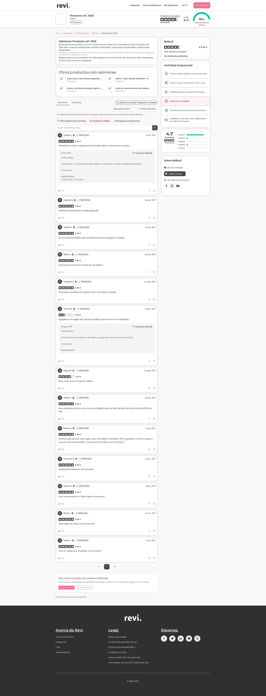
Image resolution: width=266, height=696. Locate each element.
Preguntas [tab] (76, 102)
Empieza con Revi (66, 587)
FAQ (58, 647)
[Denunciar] (154, 190)
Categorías (67, 33)
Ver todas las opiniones (175, 56)
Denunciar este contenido (73, 597)
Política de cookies (117, 637)
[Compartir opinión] (149, 190)
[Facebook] (166, 186)
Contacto (76, 22)
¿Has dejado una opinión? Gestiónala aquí (128, 662)
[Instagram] (172, 186)
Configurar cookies (117, 652)
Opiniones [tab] (62, 102)
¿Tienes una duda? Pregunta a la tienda (137, 103)
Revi (58, 33)
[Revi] (63, 5)
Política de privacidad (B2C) (121, 647)
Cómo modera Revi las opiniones (124, 657)
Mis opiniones (171, 5)
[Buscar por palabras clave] (155, 127)
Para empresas (202, 5)
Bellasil (95, 33)
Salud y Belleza (82, 33)
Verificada (84, 135)
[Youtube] (178, 186)
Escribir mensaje (175, 168)
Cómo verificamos (152, 5)
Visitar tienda (175, 174)
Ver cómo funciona (84, 587)
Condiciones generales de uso (122, 642)
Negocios (135, 5)
